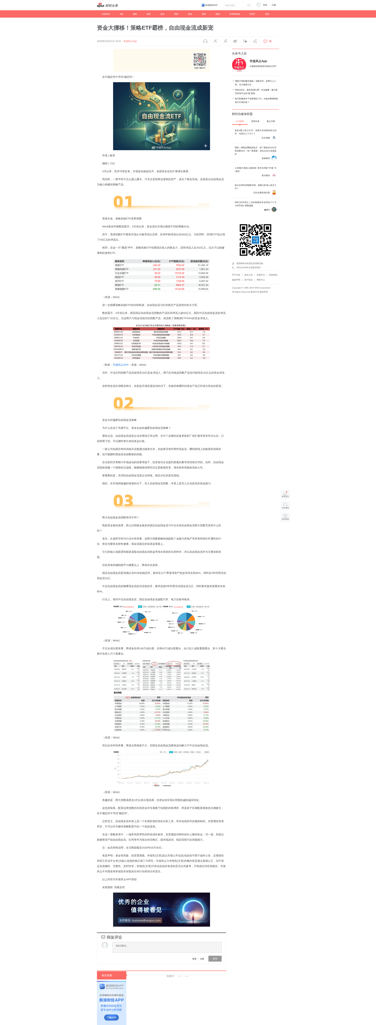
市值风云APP (121, 364)
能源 (218, 14)
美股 (149, 14)
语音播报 (205, 41)
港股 (135, 14)
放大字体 (225, 41)
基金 (162, 14)
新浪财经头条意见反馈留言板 (249, 263)
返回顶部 (285, 530)
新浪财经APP (211, 5)
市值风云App (130, 41)
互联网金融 (234, 14)
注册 (274, 5)
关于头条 (236, 275)
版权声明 (236, 280)
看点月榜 (271, 121)
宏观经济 (106, 14)
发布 (215, 958)
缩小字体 (215, 41)
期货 (204, 14)
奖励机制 (273, 275)
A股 (121, 14)
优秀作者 (255, 121)
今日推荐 (240, 121)
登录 (194, 958)
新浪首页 (285, 496)
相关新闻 (107, 975)
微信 (245, 41)
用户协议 (248, 280)
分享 (255, 41)
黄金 (190, 14)
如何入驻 (248, 275)
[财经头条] (107, 5)
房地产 (252, 14)
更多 (267, 14)
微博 (235, 41)
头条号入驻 (239, 53)
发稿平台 (261, 275)
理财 (176, 14)
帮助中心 (261, 280)
